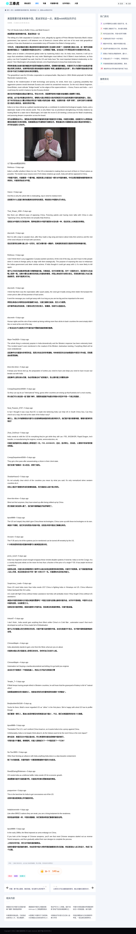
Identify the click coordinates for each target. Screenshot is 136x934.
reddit (15, 163)
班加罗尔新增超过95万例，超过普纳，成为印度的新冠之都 (116, 48)
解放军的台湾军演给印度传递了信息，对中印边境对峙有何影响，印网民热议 (117, 68)
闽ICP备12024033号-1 (45, 931)
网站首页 (27, 3)
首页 (8, 10)
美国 (16, 876)
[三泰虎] (12, 4)
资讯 (37, 3)
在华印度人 (66, 3)
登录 (121, 3)
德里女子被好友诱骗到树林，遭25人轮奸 (116, 53)
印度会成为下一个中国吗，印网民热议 (115, 58)
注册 (129, 3)
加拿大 (22, 876)
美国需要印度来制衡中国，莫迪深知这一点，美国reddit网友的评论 (33, 10)
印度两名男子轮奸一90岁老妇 (113, 38)
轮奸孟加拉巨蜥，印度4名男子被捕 (114, 33)
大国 (76, 3)
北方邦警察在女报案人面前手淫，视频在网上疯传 (116, 23)
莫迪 (10, 876)
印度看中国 (54, 3)
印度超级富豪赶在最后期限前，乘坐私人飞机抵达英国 (116, 63)
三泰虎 (14, 863)
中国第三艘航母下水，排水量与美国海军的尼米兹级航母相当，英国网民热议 (116, 28)
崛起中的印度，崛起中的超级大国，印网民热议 (116, 43)
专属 (44, 3)
